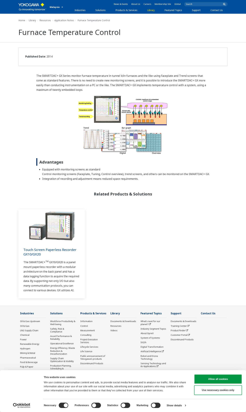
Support (196, 10)
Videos (113, 330)
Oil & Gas (24, 325)
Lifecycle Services (89, 346)
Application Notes (64, 20)
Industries (80, 10)
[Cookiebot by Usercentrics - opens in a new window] (21, 405)
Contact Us (217, 10)
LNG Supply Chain (29, 330)
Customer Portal (179, 334)
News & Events (121, 4)
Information (86, 321)
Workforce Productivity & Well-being (62, 323)
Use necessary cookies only (218, 390)
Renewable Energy (29, 343)
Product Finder (178, 330)
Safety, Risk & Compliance (57, 330)
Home (21, 20)
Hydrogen (25, 348)
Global (177, 4)
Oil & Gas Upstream (30, 321)
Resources (45, 20)
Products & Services (126, 10)
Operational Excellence (62, 343)
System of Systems (150, 337)
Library (151, 10)
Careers (147, 4)
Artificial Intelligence (151, 351)
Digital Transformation (152, 346)
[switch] (96, 405)
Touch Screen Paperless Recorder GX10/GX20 (49, 251)
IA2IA (143, 342)
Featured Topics (173, 10)
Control (84, 325)
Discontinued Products (91, 363)
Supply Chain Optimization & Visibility (62, 360)
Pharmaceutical (28, 357)
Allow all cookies (218, 379)
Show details (174, 405)
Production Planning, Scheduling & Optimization (60, 368)
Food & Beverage (29, 362)
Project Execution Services (89, 341)
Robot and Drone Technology (149, 357)
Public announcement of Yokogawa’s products (92, 357)
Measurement (87, 330)
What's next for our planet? (150, 323)
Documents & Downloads (123, 321)
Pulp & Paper (26, 366)
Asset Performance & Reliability (61, 337)
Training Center (179, 325)
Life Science (86, 351)
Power (23, 339)
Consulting (85, 334)
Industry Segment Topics (153, 328)
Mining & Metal (27, 352)
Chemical (24, 334)
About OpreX (147, 333)
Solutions (100, 10)
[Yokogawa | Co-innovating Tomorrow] (32, 7)
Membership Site (163, 4)
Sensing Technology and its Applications (153, 365)
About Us (135, 4)
